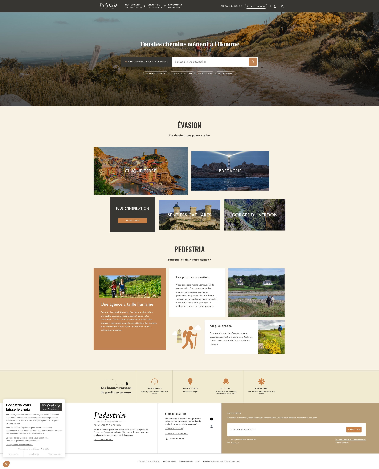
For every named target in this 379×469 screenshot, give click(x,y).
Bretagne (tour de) (156, 73)
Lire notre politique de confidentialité (350, 440)
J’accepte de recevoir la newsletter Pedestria (243, 441)
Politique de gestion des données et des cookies (221, 461)
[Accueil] (107, 6)
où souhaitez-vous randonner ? (148, 62)
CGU (198, 461)
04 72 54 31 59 (257, 6)
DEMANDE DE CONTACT (176, 434)
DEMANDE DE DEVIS (174, 429)
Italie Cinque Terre (182, 73)
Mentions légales (169, 461)
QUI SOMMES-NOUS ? (103, 440)
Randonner (175, 6)
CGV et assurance (186, 461)
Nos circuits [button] (133, 6)
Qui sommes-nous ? (231, 6)
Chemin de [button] (155, 6)
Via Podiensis (205, 73)
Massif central (226, 73)
